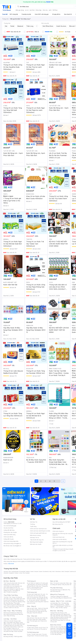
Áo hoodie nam (34, 597)
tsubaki (28, 573)
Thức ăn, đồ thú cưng (12, 606)
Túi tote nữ (37, 629)
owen (32, 571)
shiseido (6, 573)
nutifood (72, 571)
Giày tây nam (38, 618)
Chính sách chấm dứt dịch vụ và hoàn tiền (62, 546)
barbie (28, 571)
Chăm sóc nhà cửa (14, 607)
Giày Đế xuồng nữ (37, 612)
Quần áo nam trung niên (36, 601)
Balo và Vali (54, 581)
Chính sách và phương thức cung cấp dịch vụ (62, 542)
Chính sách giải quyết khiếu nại (38, 533)
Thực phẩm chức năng (13, 622)
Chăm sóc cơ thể (11, 624)
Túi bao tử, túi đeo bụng (41, 635)
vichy (20, 573)
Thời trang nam (32, 592)
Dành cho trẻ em (11, 604)
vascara (6, 571)
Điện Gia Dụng (8, 634)
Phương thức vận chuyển (10, 532)
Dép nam (35, 619)
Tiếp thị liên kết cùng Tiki (37, 539)
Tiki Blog (32, 524)
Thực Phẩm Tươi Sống (11, 595)
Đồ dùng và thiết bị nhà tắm (61, 617)
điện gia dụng (20, 10)
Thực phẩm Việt (17, 598)
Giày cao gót (30, 608)
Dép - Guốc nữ (39, 608)
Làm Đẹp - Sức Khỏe (10, 619)
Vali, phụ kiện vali (66, 584)
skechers (58, 571)
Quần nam (37, 594)
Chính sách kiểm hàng (9, 534)
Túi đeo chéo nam (36, 634)
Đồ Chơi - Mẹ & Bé (9, 581)
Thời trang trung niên (35, 589)
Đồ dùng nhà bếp (8, 636)
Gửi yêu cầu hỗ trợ (8, 528)
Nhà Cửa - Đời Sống (56, 611)
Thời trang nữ (31, 581)
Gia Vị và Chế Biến (58, 630)
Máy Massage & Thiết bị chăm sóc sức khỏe (14, 624)
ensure (36, 571)
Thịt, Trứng (12, 597)
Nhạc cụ (63, 620)
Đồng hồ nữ (60, 596)
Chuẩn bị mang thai (12, 592)
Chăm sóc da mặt (8, 621)
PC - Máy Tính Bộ (57, 607)
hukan (16, 573)
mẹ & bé (32, 10)
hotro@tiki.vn (17, 543)
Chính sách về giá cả (58, 531)
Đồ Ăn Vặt (56, 631)
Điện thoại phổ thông (12, 614)
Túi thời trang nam (33, 632)
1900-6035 (11, 522)
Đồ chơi (20, 583)
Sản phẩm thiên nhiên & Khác (13, 626)
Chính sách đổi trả (8, 537)
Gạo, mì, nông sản (12, 601)
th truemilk (22, 571)
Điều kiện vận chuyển (35, 544)
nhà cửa (45, 10)
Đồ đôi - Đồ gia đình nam (39, 598)
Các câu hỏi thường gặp (10, 525)
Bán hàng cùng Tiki (58, 524)
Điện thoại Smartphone (10, 612)
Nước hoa (9, 630)
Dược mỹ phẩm (18, 631)
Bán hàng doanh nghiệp (36, 542)
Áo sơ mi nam (37, 595)
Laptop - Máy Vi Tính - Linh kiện (60, 601)
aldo (63, 571)
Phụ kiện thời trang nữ (56, 589)
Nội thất (58, 615)
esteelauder (15, 571)
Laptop (65, 607)
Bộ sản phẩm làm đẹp (13, 630)
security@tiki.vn (17, 545)
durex (40, 571)
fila (24, 573)
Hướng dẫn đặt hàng (9, 530)
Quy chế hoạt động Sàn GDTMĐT (61, 522)
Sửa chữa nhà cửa (58, 614)
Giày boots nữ (33, 611)
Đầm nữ (33, 583)
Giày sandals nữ (36, 609)
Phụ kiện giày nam (35, 621)
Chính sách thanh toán (58, 537)
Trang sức (53, 596)
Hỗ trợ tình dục (17, 630)
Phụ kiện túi (44, 629)
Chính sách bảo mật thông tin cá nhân (40, 531)
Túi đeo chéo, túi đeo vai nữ (34, 627)
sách (50, 10)
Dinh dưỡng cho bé (12, 587)
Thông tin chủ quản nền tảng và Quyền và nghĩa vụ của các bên (63, 549)
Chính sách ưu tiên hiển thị (59, 539)
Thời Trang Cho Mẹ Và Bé (10, 583)
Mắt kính (65, 589)
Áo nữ (28, 583)
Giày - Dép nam (32, 616)
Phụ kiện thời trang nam (60, 590)
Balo (51, 583)
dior (10, 571)
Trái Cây (6, 597)
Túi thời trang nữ (32, 625)
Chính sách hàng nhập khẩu (11, 541)
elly (50, 571)
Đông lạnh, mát (15, 600)
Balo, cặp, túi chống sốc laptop (61, 583)
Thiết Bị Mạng (59, 606)
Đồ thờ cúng (56, 620)
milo (53, 571)
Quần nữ (38, 583)
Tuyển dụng (33, 526)
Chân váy (38, 586)
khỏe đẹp (39, 10)
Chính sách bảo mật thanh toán (38, 528)
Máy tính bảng (11, 615)
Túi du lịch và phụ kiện (60, 583)
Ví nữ (44, 627)
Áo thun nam (30, 594)
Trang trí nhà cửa (54, 612)
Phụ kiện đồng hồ (58, 598)
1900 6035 (11, 563)
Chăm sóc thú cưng (55, 627)
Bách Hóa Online (55, 625)
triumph (67, 571)
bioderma (46, 571)
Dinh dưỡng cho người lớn (13, 589)
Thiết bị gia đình (18, 636)
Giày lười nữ (41, 611)
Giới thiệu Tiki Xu (34, 537)
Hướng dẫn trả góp (9, 539)
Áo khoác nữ (39, 584)
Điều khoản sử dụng (35, 535)
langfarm (11, 573)
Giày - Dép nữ (31, 606)
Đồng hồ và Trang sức (57, 594)
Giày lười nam (30, 618)
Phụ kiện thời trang (56, 588)
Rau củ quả (9, 598)
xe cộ (26, 10)
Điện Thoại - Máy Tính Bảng (13, 611)
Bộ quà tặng (58, 634)
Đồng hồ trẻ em (68, 598)
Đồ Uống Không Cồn (59, 632)
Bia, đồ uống (9, 603)
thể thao (55, 10)
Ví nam (29, 634)
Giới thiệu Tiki (33, 522)
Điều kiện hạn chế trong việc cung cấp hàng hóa (63, 534)
